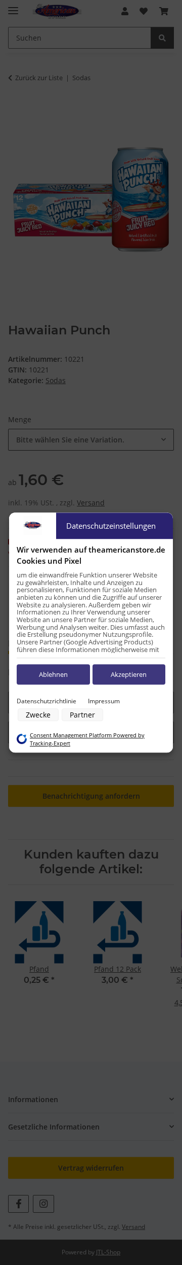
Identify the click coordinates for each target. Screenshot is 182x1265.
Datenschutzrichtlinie (46, 701)
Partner (82, 715)
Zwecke (38, 715)
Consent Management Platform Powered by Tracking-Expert (87, 739)
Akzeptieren (129, 674)
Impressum (104, 701)
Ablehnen (53, 674)
